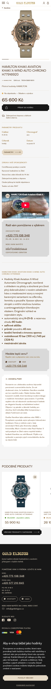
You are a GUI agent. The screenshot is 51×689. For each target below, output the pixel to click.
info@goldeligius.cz (16, 248)
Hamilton (7, 8)
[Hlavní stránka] (25, 3)
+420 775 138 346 (18, 235)
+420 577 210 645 (13, 583)
